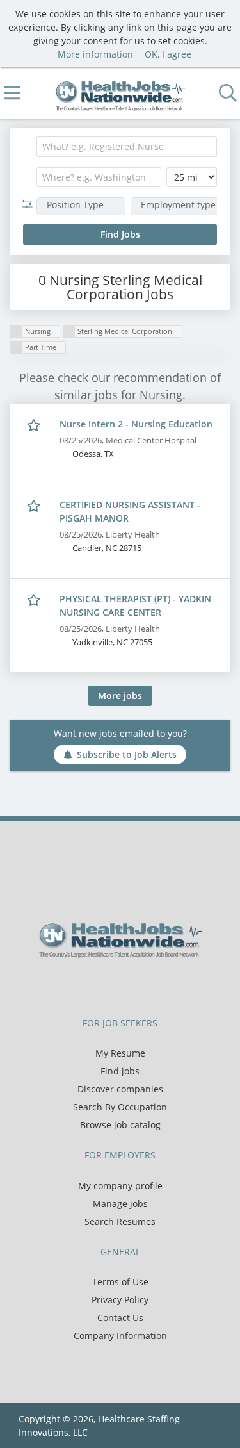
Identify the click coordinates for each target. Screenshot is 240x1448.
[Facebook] (90, 985)
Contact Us (120, 1318)
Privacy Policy (120, 1300)
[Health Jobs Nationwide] (120, 93)
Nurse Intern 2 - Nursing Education (136, 424)
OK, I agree (168, 54)
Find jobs (120, 1071)
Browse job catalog (120, 1125)
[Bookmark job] (35, 424)
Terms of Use (120, 1282)
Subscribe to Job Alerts (127, 754)
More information (95, 54)
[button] (29, 204)
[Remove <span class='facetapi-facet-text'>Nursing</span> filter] (16, 331)
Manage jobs (120, 1203)
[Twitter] (111, 985)
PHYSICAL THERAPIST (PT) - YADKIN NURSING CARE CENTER (135, 605)
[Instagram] (152, 985)
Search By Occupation (120, 1107)
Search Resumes (120, 1221)
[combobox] (126, 146)
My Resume (120, 1053)
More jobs (120, 695)
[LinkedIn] (133, 985)
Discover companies (120, 1089)
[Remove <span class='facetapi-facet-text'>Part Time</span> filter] (16, 347)
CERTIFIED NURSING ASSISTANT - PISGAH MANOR (130, 511)
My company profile (120, 1186)
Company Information (120, 1335)
